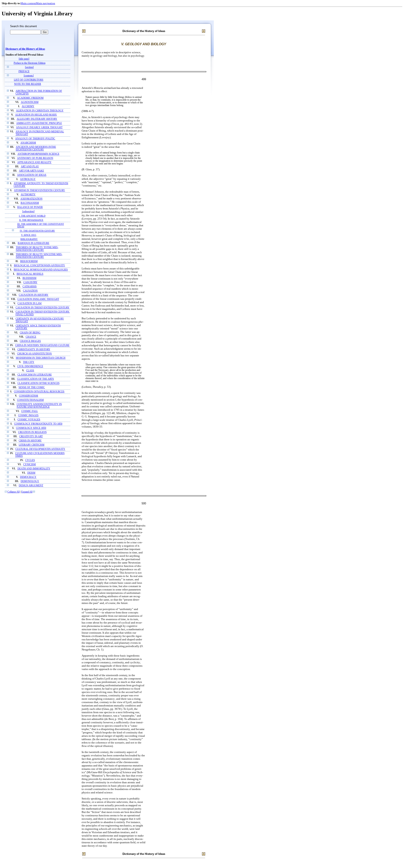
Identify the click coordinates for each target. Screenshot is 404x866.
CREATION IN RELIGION (32, 432)
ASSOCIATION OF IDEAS (31, 175)
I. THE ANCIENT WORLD (32, 216)
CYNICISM (29, 464)
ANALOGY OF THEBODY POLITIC (35, 138)
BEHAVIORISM (29, 261)
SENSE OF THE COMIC (32, 387)
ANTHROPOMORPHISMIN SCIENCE (38, 154)
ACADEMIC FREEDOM (30, 98)
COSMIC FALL (29, 411)
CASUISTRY (30, 282)
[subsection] (28, 211)
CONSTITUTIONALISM (30, 400)
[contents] (29, 75)
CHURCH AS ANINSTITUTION (34, 353)
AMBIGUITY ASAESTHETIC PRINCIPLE (39, 123)
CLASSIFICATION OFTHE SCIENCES (38, 383)
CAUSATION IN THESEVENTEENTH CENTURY (42, 307)
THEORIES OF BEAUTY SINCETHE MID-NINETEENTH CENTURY (39, 255)
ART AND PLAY (30, 166)
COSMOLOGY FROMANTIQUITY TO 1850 (38, 423)
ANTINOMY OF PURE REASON (35, 158)
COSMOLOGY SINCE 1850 (31, 428)
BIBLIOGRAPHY (29, 239)
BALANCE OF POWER (30, 207)
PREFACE (24, 71)
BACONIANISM (30, 203)
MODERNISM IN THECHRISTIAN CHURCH (40, 358)
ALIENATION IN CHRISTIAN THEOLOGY (40, 110)
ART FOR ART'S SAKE (31, 170)
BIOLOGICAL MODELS (30, 274)
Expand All (26, 491)
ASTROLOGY (28, 179)
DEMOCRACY (28, 477)
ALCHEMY (28, 106)
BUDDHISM (29, 278)
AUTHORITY (28, 194)
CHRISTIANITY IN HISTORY (33, 349)
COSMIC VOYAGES (28, 419)
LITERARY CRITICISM (31, 445)
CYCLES (30, 460)
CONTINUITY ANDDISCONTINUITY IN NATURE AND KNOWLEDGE (39, 405)
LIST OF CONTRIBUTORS (28, 80)
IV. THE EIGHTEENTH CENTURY (37, 230)
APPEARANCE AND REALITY (34, 162)
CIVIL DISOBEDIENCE (30, 366)
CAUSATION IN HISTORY (33, 295)
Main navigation (45, 3)
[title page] (24, 58)
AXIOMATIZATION (31, 198)
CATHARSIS (30, 286)
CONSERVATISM (28, 395)
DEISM (31, 473)
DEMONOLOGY (30, 481)
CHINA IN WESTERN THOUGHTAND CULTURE (42, 345)
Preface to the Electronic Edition (29, 63)
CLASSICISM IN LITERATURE (34, 374)
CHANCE (31, 337)
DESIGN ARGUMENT (31, 485)
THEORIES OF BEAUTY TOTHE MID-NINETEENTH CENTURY (37, 249)
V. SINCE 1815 (28, 235)
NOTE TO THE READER (27, 84)
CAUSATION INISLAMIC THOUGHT (38, 299)
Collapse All (13, 491)
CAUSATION (30, 290)
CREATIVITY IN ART (31, 436)
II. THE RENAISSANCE (31, 220)
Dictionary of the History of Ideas (25, 48)
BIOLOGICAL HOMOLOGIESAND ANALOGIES (41, 269)
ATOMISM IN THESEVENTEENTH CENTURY (39, 190)
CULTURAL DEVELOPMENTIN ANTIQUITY (40, 449)
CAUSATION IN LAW (29, 303)
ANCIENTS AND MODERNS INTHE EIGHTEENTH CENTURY (36, 148)
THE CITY (28, 362)
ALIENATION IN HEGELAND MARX (36, 114)
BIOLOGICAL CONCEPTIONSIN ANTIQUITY (39, 265)
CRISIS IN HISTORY (30, 440)
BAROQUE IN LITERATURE (33, 243)
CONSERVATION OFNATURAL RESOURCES (39, 391)
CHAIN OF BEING (30, 332)
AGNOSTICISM (30, 102)
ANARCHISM (28, 142)
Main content (28, 3)
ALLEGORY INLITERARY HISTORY (37, 119)
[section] (29, 67)
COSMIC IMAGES (28, 415)
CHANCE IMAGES (30, 341)
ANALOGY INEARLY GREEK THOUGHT (39, 127)
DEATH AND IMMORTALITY (33, 468)
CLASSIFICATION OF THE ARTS (35, 379)
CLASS (30, 370)
